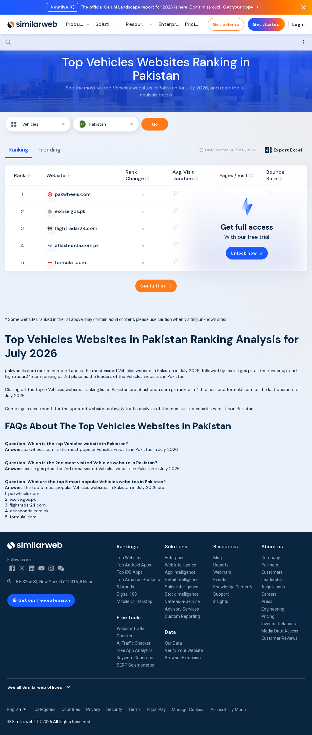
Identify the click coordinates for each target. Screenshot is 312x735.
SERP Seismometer (136, 665)
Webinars (222, 572)
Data (170, 632)
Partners (269, 565)
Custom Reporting (182, 616)
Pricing (268, 616)
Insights (220, 601)
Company (270, 557)
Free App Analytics (135, 650)
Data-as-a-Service (182, 601)
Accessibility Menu (228, 709)
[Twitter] (22, 568)
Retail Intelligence (182, 579)
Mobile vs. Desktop (134, 601)
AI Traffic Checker (134, 643)
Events (219, 579)
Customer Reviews (279, 638)
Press (266, 601)
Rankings (127, 546)
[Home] (32, 24)
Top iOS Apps (130, 572)
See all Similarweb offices (34, 687)
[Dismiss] (303, 7)
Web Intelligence (180, 565)
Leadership (272, 579)
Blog (217, 557)
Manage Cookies (188, 709)
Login (298, 24)
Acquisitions (273, 586)
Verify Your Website (184, 650)
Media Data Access (279, 631)
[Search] (156, 42)
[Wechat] (61, 568)
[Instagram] (51, 568)
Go (155, 124)
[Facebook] (12, 568)
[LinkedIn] (31, 568)
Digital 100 (127, 594)
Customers (272, 572)
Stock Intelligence (182, 594)
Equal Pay (156, 709)
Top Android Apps (134, 565)
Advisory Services (182, 609)
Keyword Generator (135, 657)
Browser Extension (183, 657)
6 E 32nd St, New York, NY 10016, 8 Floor (54, 581)
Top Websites (130, 557)
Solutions (176, 546)
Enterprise (175, 557)
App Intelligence (180, 572)
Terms (134, 709)
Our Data (173, 643)
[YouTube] (41, 568)
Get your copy (238, 7)
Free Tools (128, 617)
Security (114, 709)
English (14, 709)
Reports (221, 565)
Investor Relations (278, 623)
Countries (71, 709)
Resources (225, 546)
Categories (44, 709)
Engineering (272, 609)
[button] (38, 124)
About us (272, 546)
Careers (269, 594)
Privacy (93, 709)
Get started (266, 24)
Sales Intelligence (181, 586)
